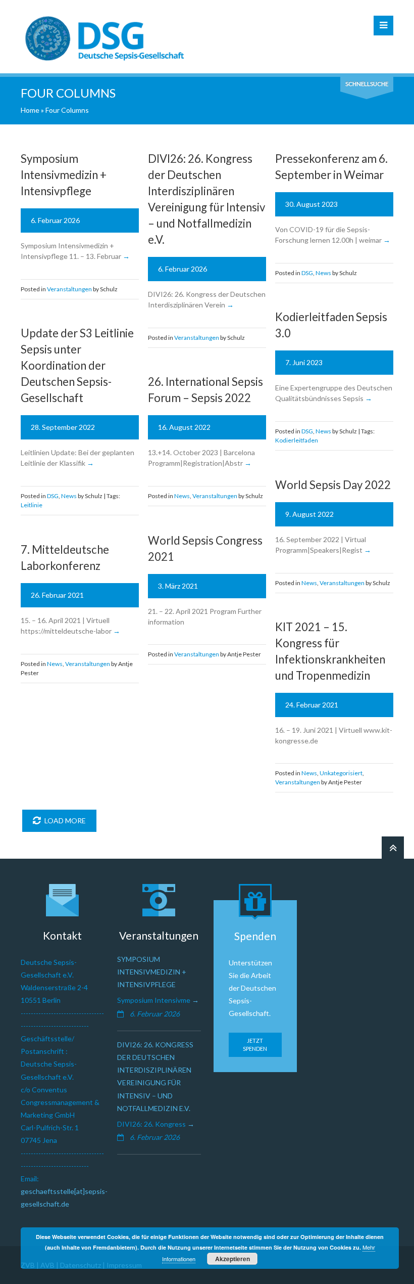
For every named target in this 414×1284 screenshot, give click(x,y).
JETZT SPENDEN (255, 1044)
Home (30, 110)
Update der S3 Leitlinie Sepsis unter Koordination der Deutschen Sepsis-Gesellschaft (77, 365)
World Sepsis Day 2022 (333, 485)
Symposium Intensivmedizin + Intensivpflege (64, 175)
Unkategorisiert (341, 773)
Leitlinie (31, 505)
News (323, 273)
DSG (307, 273)
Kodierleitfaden (296, 440)
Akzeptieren (232, 1258)
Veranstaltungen (69, 289)
